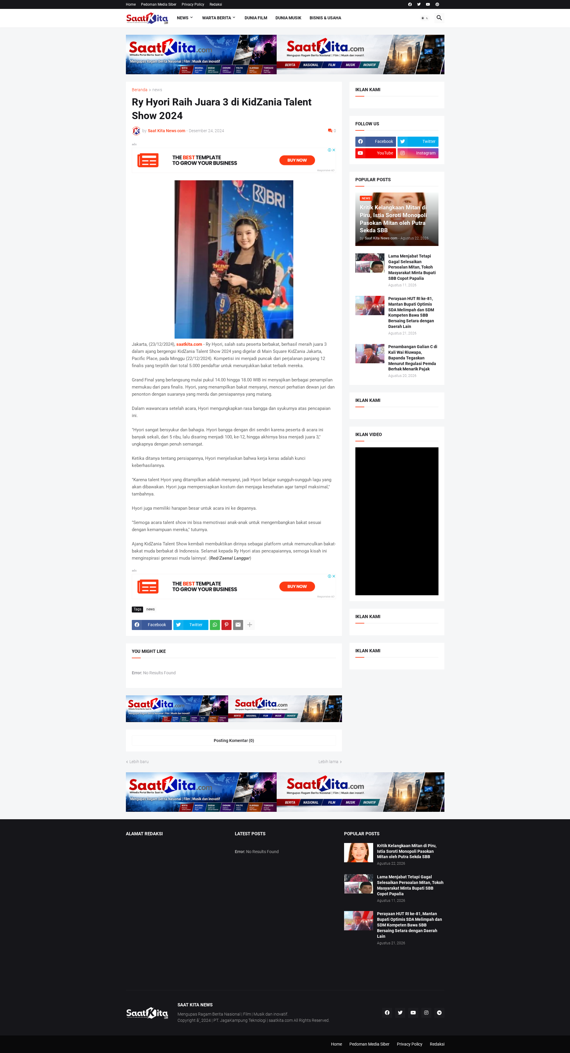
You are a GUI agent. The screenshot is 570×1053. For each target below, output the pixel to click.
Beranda (140, 90)
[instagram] (426, 1013)
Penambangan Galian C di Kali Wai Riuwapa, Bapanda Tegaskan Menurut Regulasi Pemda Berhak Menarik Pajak (412, 358)
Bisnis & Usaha (325, 17)
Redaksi (216, 4)
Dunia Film (256, 17)
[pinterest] (437, 4)
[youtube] (428, 4)
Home (131, 4)
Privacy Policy (193, 4)
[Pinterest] (226, 625)
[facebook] (410, 4)
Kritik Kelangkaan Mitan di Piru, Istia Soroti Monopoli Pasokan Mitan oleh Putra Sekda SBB (406, 851)
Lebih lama (328, 761)
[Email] (238, 625)
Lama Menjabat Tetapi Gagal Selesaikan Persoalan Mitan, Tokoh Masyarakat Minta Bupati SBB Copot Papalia (412, 267)
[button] (425, 18)
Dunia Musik (288, 17)
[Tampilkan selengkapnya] (250, 625)
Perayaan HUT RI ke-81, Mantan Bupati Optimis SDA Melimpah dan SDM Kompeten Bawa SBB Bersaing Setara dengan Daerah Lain (411, 312)
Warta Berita (216, 17)
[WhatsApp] (215, 625)
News (183, 17)
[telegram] (439, 1013)
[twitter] (419, 4)
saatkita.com (189, 344)
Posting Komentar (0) (234, 740)
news (157, 90)
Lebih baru (139, 761)
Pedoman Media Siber (158, 4)
